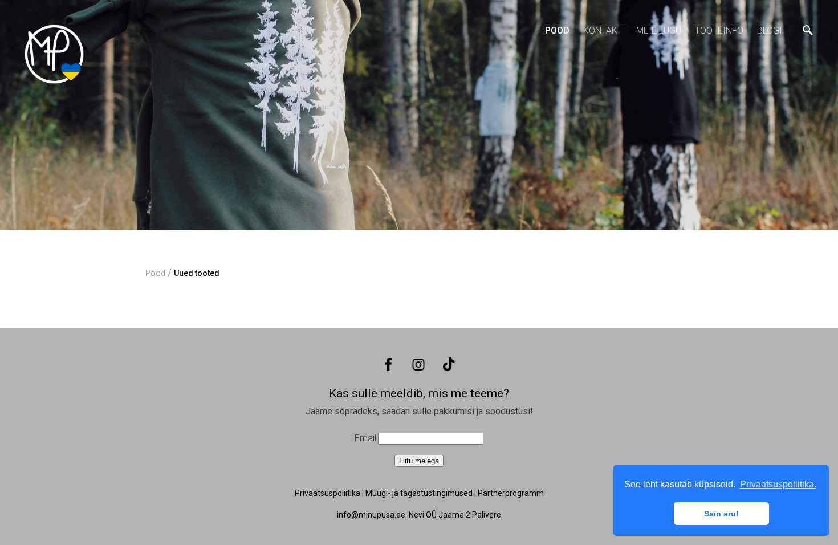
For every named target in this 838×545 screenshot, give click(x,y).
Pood (557, 30)
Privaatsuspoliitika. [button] (778, 484)
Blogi (769, 30)
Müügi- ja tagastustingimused (419, 493)
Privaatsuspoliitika (327, 493)
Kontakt (603, 30)
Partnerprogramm (511, 493)
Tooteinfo (719, 30)
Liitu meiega (419, 461)
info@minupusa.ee (371, 514)
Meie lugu (658, 30)
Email (365, 438)
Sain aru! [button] (721, 513)
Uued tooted (196, 273)
